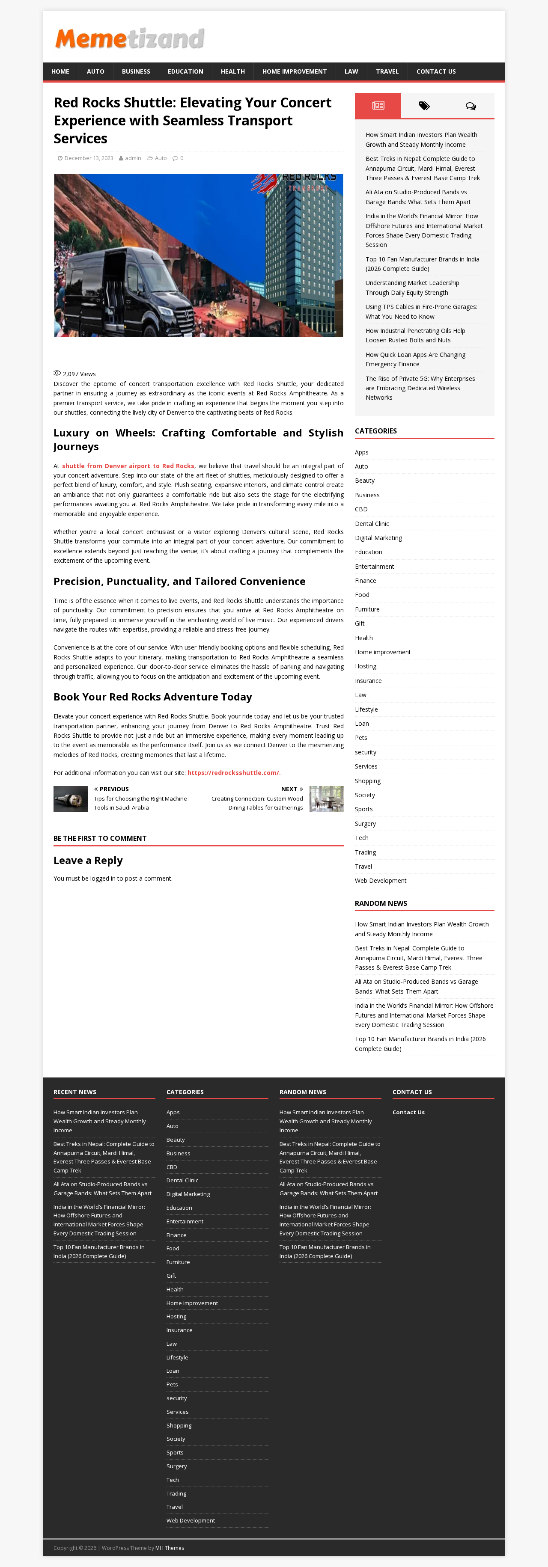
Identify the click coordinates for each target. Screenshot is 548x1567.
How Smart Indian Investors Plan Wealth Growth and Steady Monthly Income (100, 1121)
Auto (95, 71)
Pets (361, 737)
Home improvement (294, 71)
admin (133, 158)
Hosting (365, 666)
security (365, 752)
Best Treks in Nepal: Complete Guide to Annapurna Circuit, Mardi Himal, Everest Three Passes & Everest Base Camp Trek (423, 168)
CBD (361, 509)
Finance (365, 580)
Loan (362, 723)
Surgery (365, 823)
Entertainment (374, 566)
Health (233, 71)
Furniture (367, 609)
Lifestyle (366, 709)
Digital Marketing (378, 538)
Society (365, 795)
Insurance (368, 681)
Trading (365, 852)
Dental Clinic (372, 523)
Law (351, 71)
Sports (364, 809)
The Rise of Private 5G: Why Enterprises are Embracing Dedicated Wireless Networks (420, 388)
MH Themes (169, 1548)
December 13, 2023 (89, 158)
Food (362, 595)
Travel (387, 71)
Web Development (381, 880)
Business (136, 71)
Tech (362, 838)
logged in (103, 878)
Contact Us (436, 71)
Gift (360, 623)
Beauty (365, 480)
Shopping (368, 781)
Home (60, 71)
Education (185, 71)
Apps (362, 452)
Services (366, 766)
